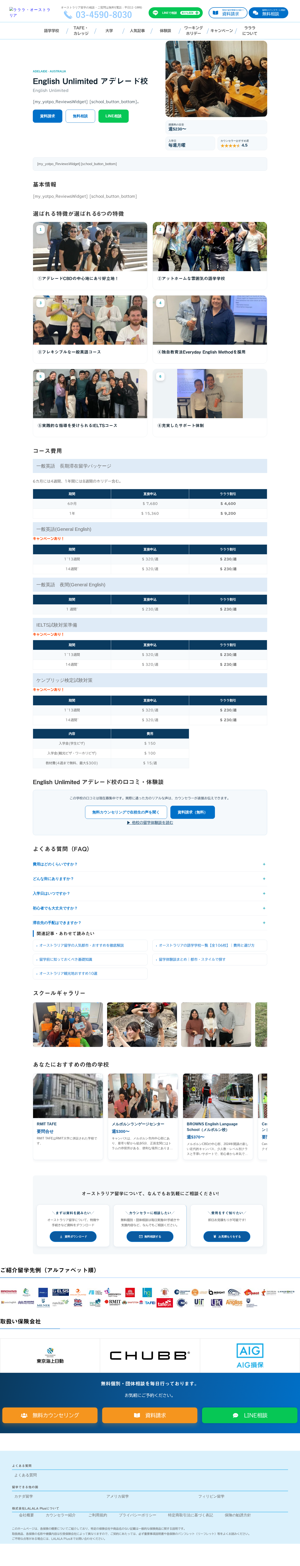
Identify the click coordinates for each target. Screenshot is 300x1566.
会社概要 (26, 1515)
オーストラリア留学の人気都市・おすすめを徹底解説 (81, 945)
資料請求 (47, 116)
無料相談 (80, 116)
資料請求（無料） (193, 812)
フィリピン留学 (211, 1496)
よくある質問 (25, 1475)
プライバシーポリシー (137, 1515)
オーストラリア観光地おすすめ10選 (68, 973)
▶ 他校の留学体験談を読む (150, 822)
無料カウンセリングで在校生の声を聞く (126, 812)
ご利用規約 (97, 1515)
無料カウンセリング (53, 1415)
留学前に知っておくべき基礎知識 (65, 959)
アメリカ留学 (117, 1496)
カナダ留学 (23, 1496)
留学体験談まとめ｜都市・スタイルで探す (192, 959)
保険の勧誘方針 (238, 1515)
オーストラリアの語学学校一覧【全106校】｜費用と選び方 (207, 945)
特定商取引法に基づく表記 (190, 1515)
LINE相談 (113, 116)
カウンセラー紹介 (61, 1515)
